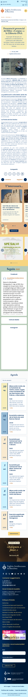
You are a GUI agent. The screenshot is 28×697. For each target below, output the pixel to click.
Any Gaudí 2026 (7, 617)
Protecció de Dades (18, 686)
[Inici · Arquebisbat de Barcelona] (11, 11)
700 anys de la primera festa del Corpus (13, 96)
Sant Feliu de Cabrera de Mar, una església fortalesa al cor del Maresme (11, 207)
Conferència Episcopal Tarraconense (13, 608)
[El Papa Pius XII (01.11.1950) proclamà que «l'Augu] (14, 364)
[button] (25, 225)
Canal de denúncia (21, 690)
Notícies (8, 17)
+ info (11, 408)
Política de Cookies (7, 690)
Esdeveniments (14, 533)
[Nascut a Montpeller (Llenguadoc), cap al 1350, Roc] (14, 351)
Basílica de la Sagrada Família (11, 615)
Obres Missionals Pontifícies (10, 624)
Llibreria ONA (16, 80)
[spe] (11, 248)
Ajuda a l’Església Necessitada (11, 627)
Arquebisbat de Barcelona (15, 278)
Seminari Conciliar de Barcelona (12, 612)
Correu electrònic (7, 657)
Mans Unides (6, 622)
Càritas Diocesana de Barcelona (12, 620)
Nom (3, 650)
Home (2, 17)
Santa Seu (5, 603)
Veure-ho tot (14, 230)
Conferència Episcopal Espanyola (12, 605)
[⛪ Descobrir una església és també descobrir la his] (14, 337)
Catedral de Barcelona (9, 610)
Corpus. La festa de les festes (14, 84)
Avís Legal (7, 686)
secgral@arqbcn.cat (9, 585)
